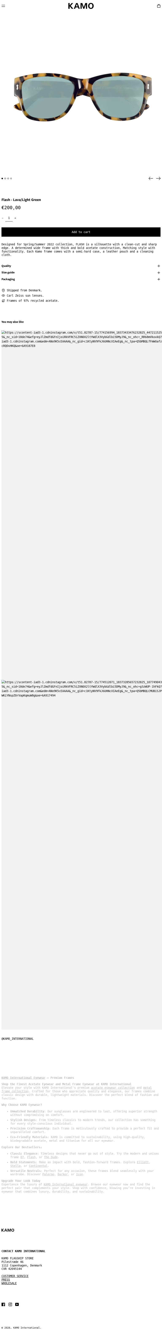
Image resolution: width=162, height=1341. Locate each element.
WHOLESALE (9, 1283)
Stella (15, 1165)
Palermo (48, 1174)
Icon (79, 1174)
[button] (81, 92)
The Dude (51, 1157)
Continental (38, 1165)
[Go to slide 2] (5, 178)
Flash (31, 1157)
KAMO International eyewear (66, 1184)
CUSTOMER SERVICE (14, 1276)
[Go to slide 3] (8, 178)
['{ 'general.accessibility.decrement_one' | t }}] (2, 218)
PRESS (5, 1279)
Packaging (8, 279)
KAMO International (26, 1327)
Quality (6, 266)
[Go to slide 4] (11, 178)
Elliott (143, 1162)
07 (22, 1157)
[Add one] (15, 218)
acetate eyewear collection (113, 1087)
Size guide (8, 273)
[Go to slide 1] (2, 178)
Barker (63, 1174)
